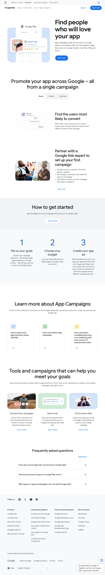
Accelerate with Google (40, 514)
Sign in (83, 8)
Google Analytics (14, 530)
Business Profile (13, 526)
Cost (36, 8)
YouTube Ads (12, 518)
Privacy (52, 561)
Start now (96, 8)
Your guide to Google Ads (39, 533)
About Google (25, 561)
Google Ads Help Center (40, 522)
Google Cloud (83, 522)
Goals (19, 8)
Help (12, 568)
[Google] (11, 561)
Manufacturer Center (15, 534)
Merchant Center (14, 522)
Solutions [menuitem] (28, 2)
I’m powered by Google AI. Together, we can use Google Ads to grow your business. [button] (89, 568)
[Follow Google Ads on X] (25, 499)
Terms (60, 561)
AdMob (81, 530)
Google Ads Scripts (62, 522)
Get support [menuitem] (53, 2)
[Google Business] (5, 2)
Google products (40, 561)
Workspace (82, 514)
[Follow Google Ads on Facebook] (36, 499)
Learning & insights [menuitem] (40, 2)
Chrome (81, 518)
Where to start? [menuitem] (17, 2)
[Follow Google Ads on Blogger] (19, 499)
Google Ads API (61, 532)
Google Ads (12, 514)
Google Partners (61, 514)
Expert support (44, 8)
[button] (52, 465)
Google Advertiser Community (38, 540)
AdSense (81, 526)
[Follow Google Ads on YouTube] (31, 499)
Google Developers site (64, 518)
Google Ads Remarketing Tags (62, 527)
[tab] (41, 96)
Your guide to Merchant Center (40, 527)
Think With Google (38, 518)
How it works (27, 8)
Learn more (21, 430)
